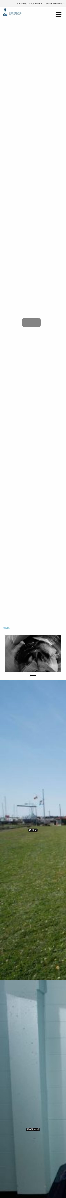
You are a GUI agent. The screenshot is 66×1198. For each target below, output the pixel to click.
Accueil (6, 628)
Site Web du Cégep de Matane (28, 3)
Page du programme (54, 3)
